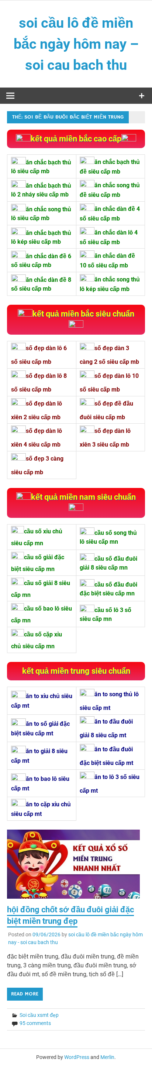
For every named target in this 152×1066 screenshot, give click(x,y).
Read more (24, 994)
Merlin (107, 1057)
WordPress (76, 1057)
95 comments (35, 1023)
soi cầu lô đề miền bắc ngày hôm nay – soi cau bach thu (76, 44)
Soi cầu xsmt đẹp (39, 1015)
